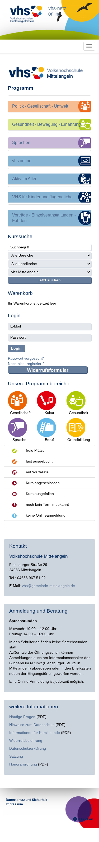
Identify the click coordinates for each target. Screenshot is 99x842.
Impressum (14, 804)
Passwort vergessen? (26, 358)
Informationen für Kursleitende (34, 732)
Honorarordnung (23, 764)
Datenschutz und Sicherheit (26, 800)
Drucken (85, 819)
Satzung (16, 756)
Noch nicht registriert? (26, 364)
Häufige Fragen (22, 717)
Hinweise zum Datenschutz (31, 725)
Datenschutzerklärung (27, 748)
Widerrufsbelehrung (25, 740)
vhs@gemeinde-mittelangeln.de (48, 586)
